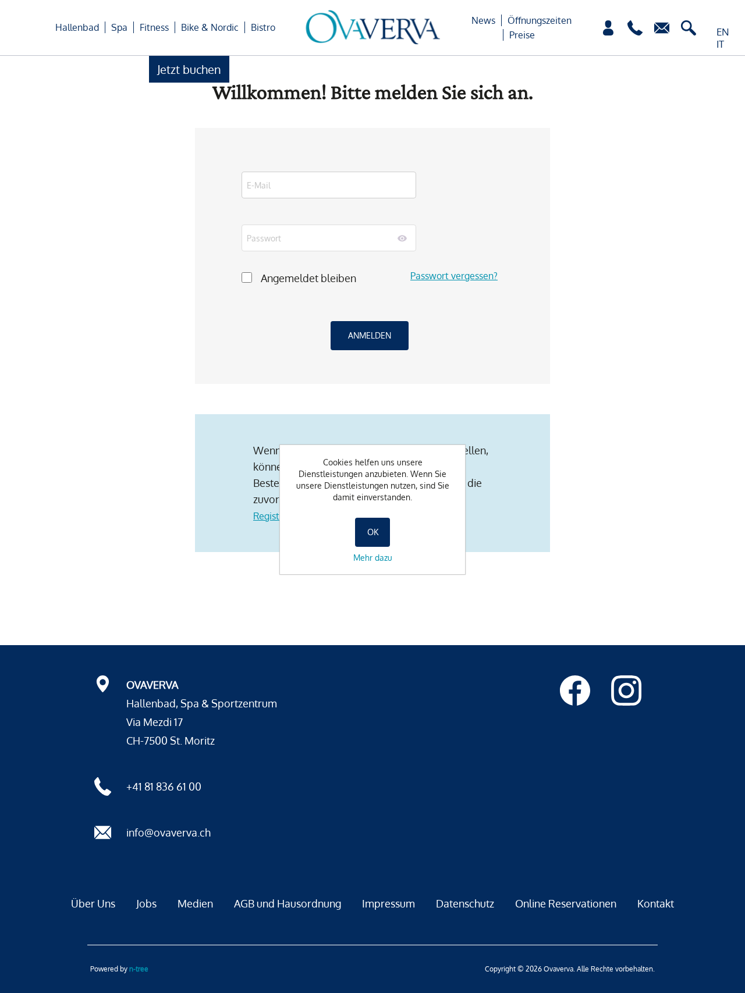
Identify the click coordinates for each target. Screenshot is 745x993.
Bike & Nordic (210, 27)
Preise (522, 35)
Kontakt (655, 903)
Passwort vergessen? (454, 276)
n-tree (138, 968)
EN (722, 32)
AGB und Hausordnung (287, 903)
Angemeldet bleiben (308, 278)
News (483, 20)
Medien (195, 903)
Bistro (263, 27)
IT (720, 44)
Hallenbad (77, 27)
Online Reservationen (565, 903)
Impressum (388, 903)
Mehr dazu (372, 558)
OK (372, 532)
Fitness (154, 27)
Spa (119, 27)
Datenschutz (465, 903)
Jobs (146, 903)
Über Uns (93, 903)
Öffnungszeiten (540, 20)
